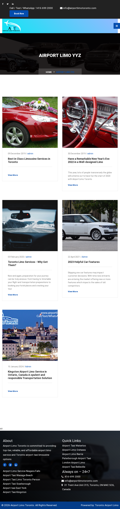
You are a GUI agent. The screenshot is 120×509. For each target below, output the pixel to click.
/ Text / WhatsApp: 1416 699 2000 (33, 8)
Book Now (19, 13)
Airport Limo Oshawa (74, 449)
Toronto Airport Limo (107, 505)
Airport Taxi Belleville (73, 466)
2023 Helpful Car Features (84, 261)
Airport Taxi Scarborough (17, 483)
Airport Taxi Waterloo (74, 445)
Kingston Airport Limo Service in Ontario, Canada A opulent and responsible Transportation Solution (30, 374)
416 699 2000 (72, 476)
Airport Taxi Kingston (14, 492)
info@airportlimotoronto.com (79, 8)
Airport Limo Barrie (72, 454)
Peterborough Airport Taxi (76, 458)
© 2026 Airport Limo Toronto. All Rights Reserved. (29, 505)
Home (49, 72)
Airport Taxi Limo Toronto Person (21, 479)
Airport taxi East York (14, 488)
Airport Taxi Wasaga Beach (18, 475)
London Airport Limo (73, 462)
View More (13, 175)
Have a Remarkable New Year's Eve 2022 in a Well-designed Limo (88, 160)
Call (12, 8)
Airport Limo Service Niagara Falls (21, 471)
